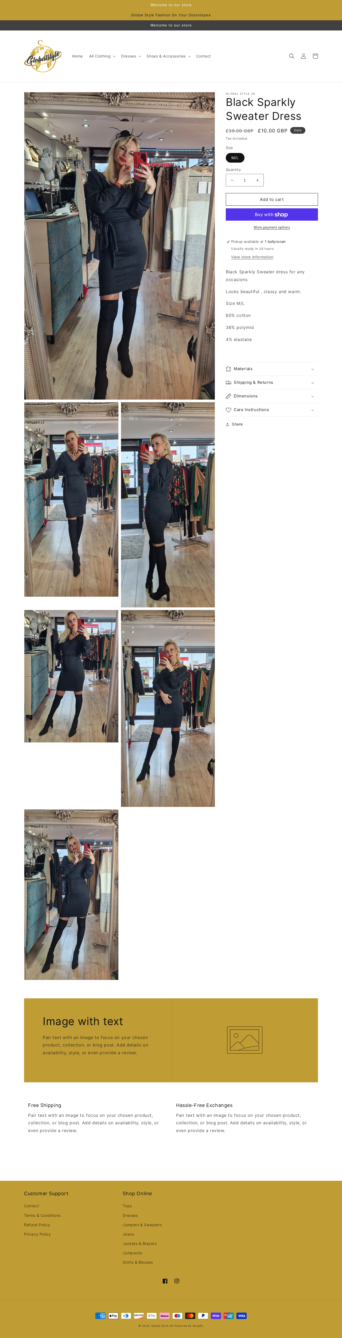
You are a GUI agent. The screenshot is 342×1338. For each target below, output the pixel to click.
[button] (102, 56)
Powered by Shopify (189, 1325)
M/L (235, 157)
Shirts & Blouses (138, 1262)
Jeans (128, 1234)
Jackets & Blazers (140, 1243)
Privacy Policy (37, 1234)
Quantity (233, 169)
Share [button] (237, 424)
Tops (127, 1205)
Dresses (130, 1215)
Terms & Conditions (42, 1215)
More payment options (272, 227)
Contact (31, 1205)
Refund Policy (37, 1224)
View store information (252, 257)
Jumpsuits (132, 1253)
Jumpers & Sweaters (142, 1224)
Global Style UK (162, 1325)
